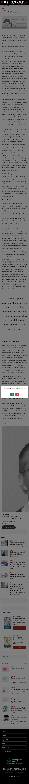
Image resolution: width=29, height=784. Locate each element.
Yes (12, 394)
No (17, 394)
